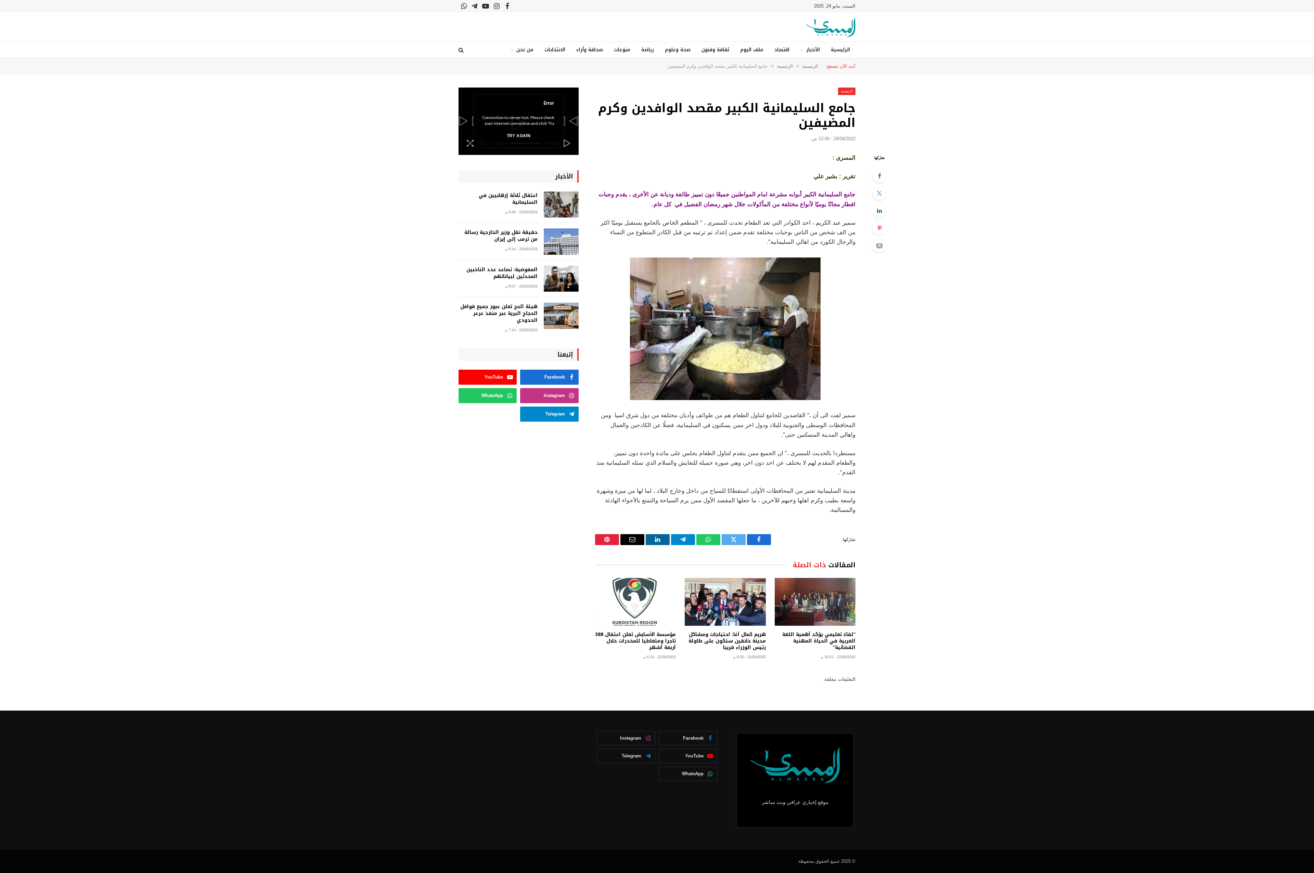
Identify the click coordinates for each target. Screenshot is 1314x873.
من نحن (524, 49)
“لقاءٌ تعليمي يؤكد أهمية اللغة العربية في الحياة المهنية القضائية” (818, 641)
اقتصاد (781, 49)
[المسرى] (830, 27)
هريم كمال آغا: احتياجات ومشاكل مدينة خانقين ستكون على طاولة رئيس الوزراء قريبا (726, 641)
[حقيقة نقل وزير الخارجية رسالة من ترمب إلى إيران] (561, 241)
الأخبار (813, 49)
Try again (518, 135)
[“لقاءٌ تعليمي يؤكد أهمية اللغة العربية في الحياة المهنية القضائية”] (815, 602)
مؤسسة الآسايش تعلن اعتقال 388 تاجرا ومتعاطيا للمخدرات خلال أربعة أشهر (635, 641)
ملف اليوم (751, 49)
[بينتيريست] (879, 228)
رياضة (647, 49)
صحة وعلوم (678, 49)
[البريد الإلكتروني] (879, 245)
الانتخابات (554, 49)
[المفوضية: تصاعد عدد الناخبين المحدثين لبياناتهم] (561, 279)
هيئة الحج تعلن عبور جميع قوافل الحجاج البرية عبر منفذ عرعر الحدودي (499, 313)
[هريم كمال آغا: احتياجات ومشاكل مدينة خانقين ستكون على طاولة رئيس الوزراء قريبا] (725, 602)
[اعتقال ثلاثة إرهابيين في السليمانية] (561, 204)
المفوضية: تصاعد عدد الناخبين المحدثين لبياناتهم (502, 273)
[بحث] (462, 50)
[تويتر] (879, 193)
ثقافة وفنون (715, 49)
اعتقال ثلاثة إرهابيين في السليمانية (508, 199)
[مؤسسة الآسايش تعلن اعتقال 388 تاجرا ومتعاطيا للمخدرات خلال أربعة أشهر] (635, 602)
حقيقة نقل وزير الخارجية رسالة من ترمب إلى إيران (501, 236)
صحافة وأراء (589, 49)
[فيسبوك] (879, 176)
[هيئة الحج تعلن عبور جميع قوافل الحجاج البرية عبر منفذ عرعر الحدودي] (561, 316)
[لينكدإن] (879, 210)
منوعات (622, 49)
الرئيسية (840, 49)
